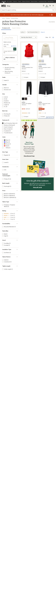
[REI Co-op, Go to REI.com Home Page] (3, 5)
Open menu (53, 5)
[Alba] (40, 61)
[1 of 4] (44, 96)
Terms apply (41, 185)
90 (53, 37)
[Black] (23, 99)
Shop (8, 6)
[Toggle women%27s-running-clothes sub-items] (3, 68)
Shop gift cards (37, 187)
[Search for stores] (14, 49)
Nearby (14, 46)
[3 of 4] (29, 58)
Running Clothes (14, 18)
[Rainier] (42, 61)
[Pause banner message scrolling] (52, 14)
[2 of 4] (28, 58)
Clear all (42, 32)
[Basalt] (26, 99)
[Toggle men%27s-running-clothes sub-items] (3, 71)
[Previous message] (4, 14)
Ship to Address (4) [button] (9, 58)
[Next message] (50, 14)
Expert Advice (16, 28)
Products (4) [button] (6, 28)
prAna (3, 18)
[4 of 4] (30, 58)
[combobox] (28, 10)
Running (8, 18)
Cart (50, 5)
